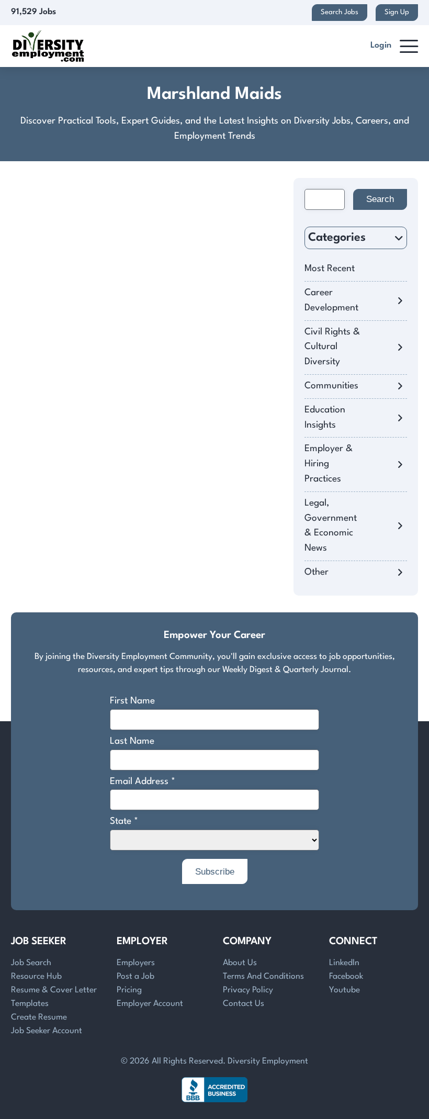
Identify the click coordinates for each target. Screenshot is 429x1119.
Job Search (31, 963)
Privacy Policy (248, 990)
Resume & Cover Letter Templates (54, 997)
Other (316, 572)
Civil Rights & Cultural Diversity (332, 347)
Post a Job (135, 976)
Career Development (331, 300)
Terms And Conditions (263, 976)
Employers (136, 963)
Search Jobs (339, 12)
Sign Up (397, 12)
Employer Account (150, 1004)
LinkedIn (344, 963)
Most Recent (329, 268)
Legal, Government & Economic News (330, 526)
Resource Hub (36, 976)
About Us (240, 963)
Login (380, 45)
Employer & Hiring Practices (328, 464)
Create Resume (39, 1017)
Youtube (344, 990)
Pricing (129, 990)
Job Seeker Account (46, 1031)
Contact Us (243, 1004)
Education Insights (324, 418)
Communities (331, 386)
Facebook (346, 976)
